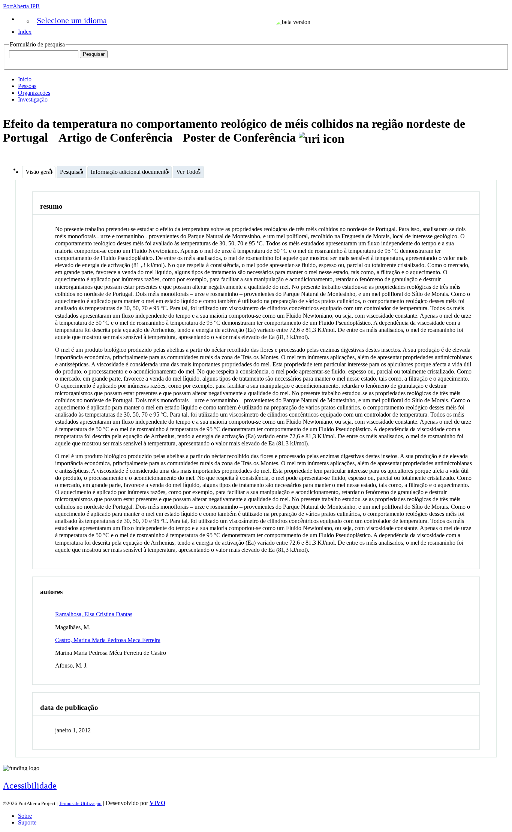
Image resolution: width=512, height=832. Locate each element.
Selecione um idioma (72, 20)
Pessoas (27, 86)
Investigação (33, 99)
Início (24, 79)
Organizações (34, 93)
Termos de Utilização (80, 803)
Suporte (27, 822)
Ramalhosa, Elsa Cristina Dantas (93, 614)
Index (24, 31)
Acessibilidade (30, 785)
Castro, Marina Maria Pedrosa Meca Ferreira (107, 640)
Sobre (25, 816)
